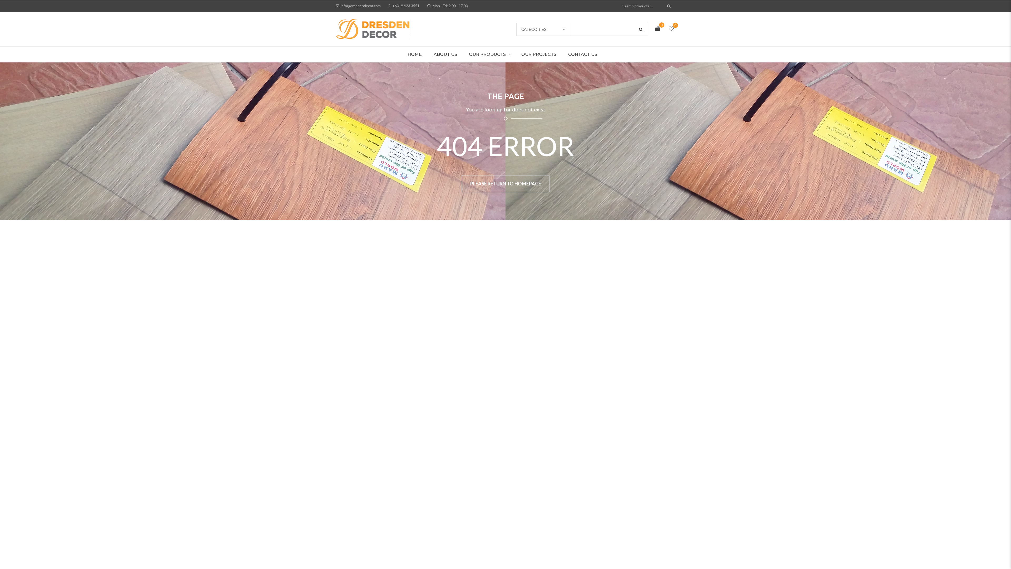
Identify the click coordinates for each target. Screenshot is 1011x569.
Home (415, 54)
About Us (445, 54)
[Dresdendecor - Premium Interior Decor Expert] (373, 28)
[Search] (669, 6)
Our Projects (538, 54)
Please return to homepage (505, 184)
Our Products (487, 54)
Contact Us (582, 54)
